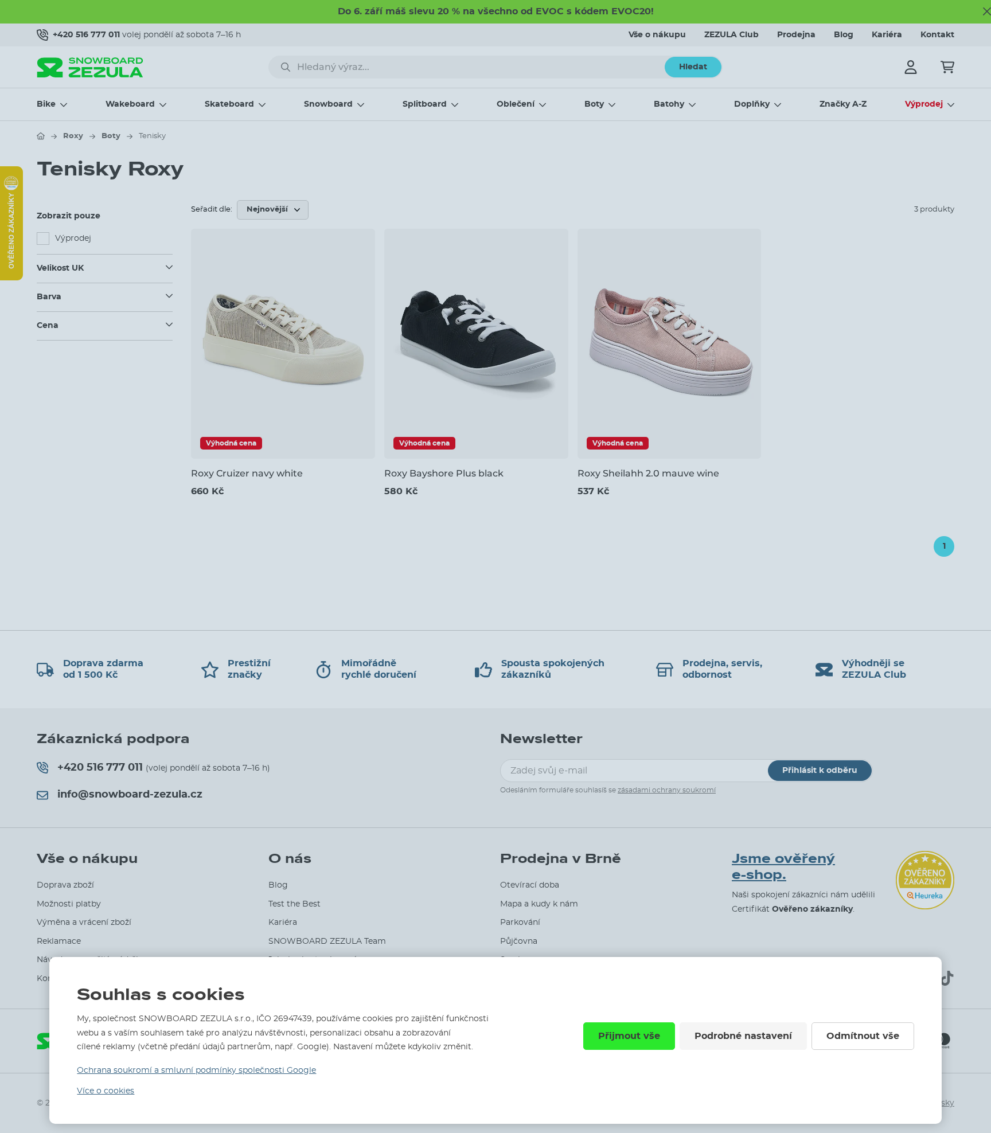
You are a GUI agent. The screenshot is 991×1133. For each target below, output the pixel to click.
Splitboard (425, 104)
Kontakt (937, 35)
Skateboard (229, 104)
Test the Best (294, 904)
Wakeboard (130, 104)
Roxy (73, 136)
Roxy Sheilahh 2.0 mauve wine (648, 473)
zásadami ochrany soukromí (667, 790)
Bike (46, 104)
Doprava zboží (65, 885)
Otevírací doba (529, 885)
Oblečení (515, 104)
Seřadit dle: (211, 209)
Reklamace (59, 941)
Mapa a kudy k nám (539, 904)
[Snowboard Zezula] (90, 67)
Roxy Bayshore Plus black (444, 473)
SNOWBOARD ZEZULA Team (327, 941)
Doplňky (752, 104)
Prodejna (796, 35)
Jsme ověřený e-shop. (783, 867)
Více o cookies (105, 1091)
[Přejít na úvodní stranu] (40, 136)
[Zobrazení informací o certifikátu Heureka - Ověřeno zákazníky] (11, 277)
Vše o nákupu (657, 35)
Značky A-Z (843, 104)
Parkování (520, 923)
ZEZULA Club (731, 35)
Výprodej (924, 104)
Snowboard (328, 104)
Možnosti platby (69, 904)
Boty (594, 104)
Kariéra (887, 35)
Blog (843, 35)
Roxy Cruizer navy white (247, 473)
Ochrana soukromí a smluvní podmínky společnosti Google (196, 1070)
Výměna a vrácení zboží (84, 923)
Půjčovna (518, 941)
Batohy (669, 104)
